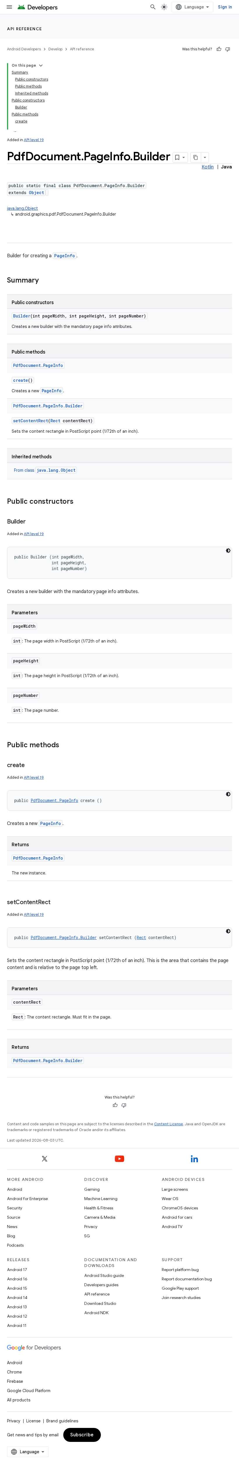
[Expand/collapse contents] (40, 65)
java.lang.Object (22, 208)
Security (14, 1208)
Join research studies (181, 1297)
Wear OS (170, 1198)
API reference (24, 28)
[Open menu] (9, 7)
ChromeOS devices (180, 1208)
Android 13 (17, 1306)
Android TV (172, 1226)
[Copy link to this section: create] (30, 765)
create (20, 380)
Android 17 (17, 1269)
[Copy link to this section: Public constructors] (79, 501)
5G (87, 1235)
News (12, 1226)
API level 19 (34, 139)
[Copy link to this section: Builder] (31, 522)
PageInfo (64, 255)
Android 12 (17, 1316)
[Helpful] (219, 49)
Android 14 (17, 1297)
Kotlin (208, 167)
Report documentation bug (187, 1279)
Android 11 (17, 1325)
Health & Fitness (98, 1208)
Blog (11, 1235)
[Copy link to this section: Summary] (44, 280)
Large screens (175, 1189)
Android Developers (24, 49)
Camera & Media (99, 1217)
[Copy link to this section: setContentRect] (56, 902)
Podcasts (15, 1245)
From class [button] (44, 470)
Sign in (225, 7)
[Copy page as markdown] (196, 157)
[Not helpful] (227, 49)
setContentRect (30, 420)
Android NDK (96, 1312)
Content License (168, 1123)
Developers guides (101, 1284)
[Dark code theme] (228, 550)
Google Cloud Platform (28, 1390)
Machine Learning (100, 1198)
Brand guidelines (62, 1421)
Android (14, 1189)
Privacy (90, 1226)
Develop (55, 49)
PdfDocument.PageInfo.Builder (47, 406)
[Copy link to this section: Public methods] (65, 745)
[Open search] (153, 6)
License (33, 1421)
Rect (55, 420)
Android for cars (177, 1217)
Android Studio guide (104, 1275)
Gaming (92, 1189)
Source (13, 1217)
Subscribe (82, 1435)
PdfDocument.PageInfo (38, 365)
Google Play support (180, 1288)
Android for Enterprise (27, 1198)
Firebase (15, 1381)
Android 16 (17, 1279)
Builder (21, 316)
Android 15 (17, 1288)
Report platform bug (180, 1269)
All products (18, 1400)
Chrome (14, 1372)
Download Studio (100, 1303)
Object (36, 192)
